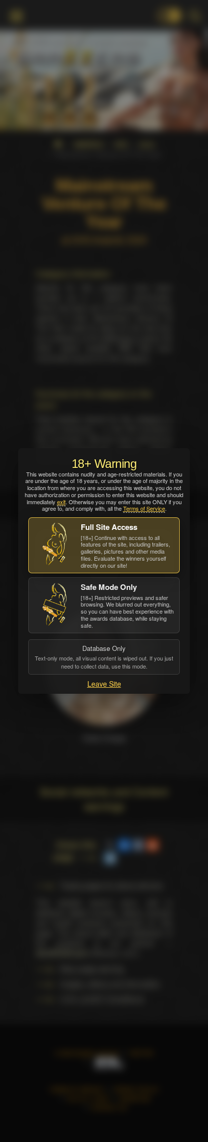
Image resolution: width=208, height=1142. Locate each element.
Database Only (104, 656)
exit (61, 502)
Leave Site (104, 684)
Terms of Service (144, 508)
